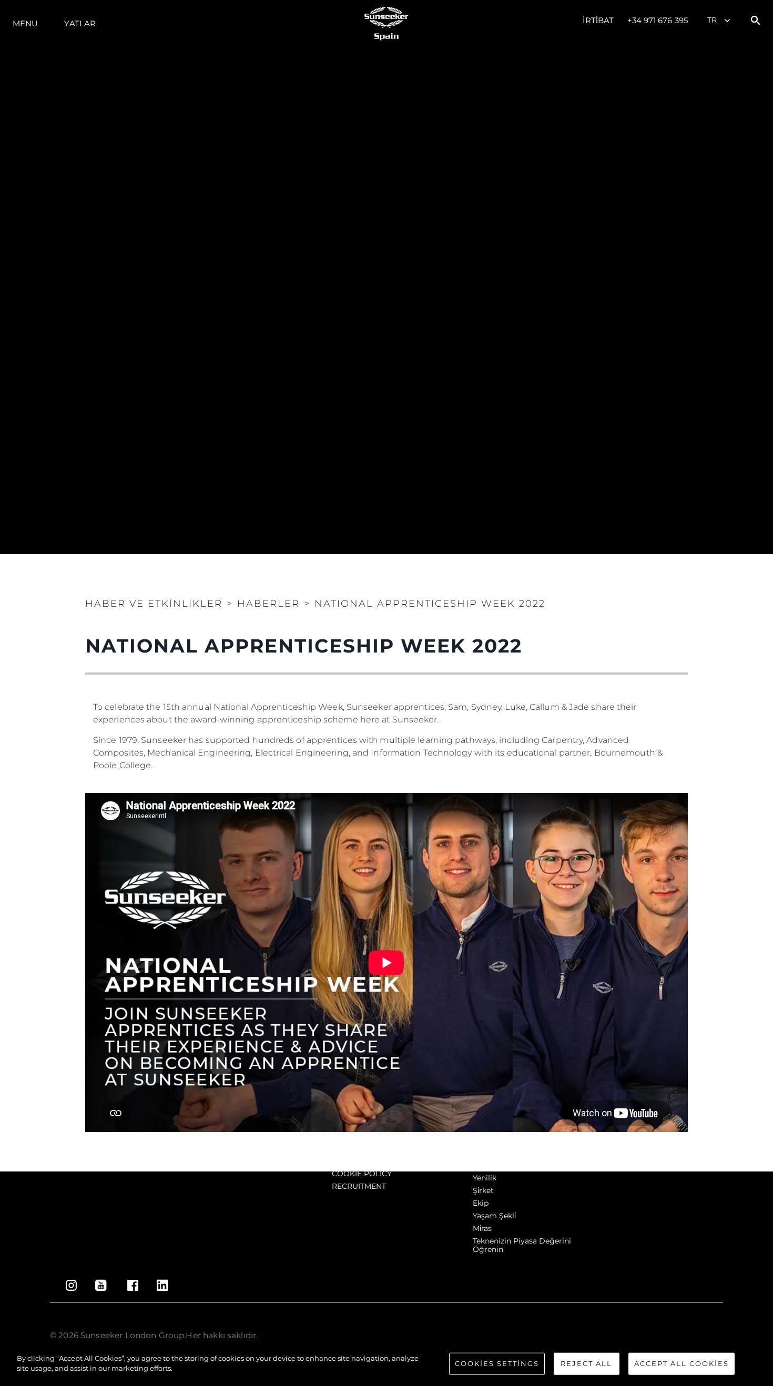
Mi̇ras (482, 1228)
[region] (386, 1364)
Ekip (481, 1203)
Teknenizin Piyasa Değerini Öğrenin (522, 1245)
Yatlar (80, 23)
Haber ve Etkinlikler (153, 603)
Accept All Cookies (681, 1363)
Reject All (586, 1363)
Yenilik (484, 1178)
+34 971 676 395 (657, 20)
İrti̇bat (598, 20)
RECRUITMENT (359, 1186)
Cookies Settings (497, 1363)
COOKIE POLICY (362, 1173)
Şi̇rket (483, 1190)
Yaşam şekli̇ (494, 1215)
